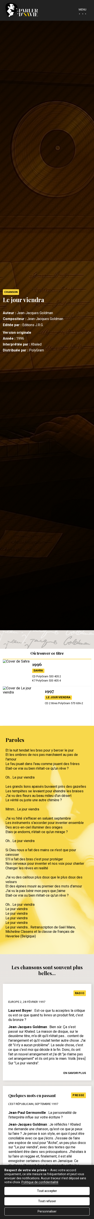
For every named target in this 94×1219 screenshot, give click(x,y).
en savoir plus (74, 1073)
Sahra (38, 671)
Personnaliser (47, 1211)
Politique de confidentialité (39, 1182)
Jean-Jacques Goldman (35, 313)
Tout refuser (47, 1201)
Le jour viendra (58, 697)
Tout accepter (47, 1191)
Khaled (36, 344)
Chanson (11, 292)
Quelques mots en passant (32, 1095)
